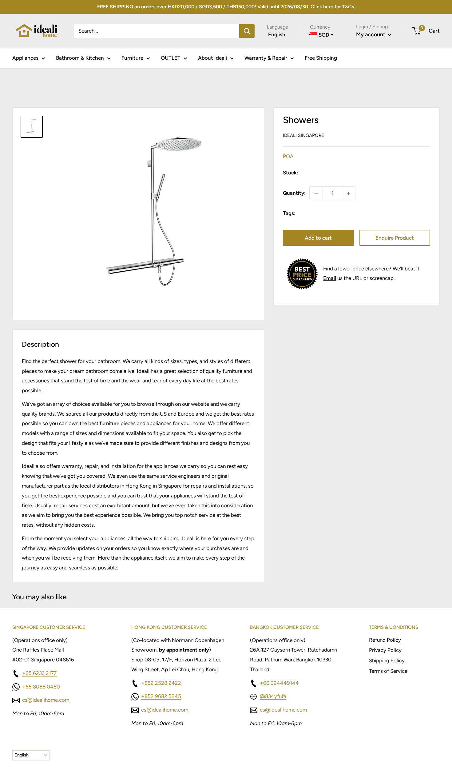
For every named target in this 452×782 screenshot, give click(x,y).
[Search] (247, 31)
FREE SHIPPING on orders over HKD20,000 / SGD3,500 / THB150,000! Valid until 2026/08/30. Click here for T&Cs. (226, 7)
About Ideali (212, 58)
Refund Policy (385, 640)
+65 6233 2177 (39, 673)
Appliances (25, 58)
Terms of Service (388, 671)
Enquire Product (394, 238)
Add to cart (318, 238)
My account (371, 34)
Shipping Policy (387, 660)
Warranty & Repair (265, 58)
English (21, 755)
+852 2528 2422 (161, 683)
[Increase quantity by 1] (348, 193)
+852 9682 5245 (161, 696)
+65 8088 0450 (41, 687)
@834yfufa (273, 696)
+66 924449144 (279, 683)
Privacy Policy (385, 650)
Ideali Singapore (303, 135)
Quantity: (294, 193)
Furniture (132, 58)
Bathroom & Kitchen (80, 58)
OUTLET (170, 58)
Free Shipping (321, 58)
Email (329, 278)
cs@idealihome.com (45, 700)
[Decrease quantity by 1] (316, 193)
